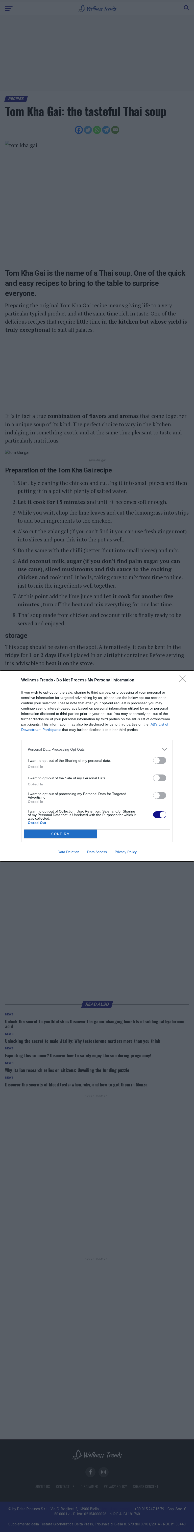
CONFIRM (60, 834)
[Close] (184, 680)
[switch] (159, 760)
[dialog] (97, 766)
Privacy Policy (126, 852)
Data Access (97, 852)
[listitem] (97, 749)
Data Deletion (68, 852)
